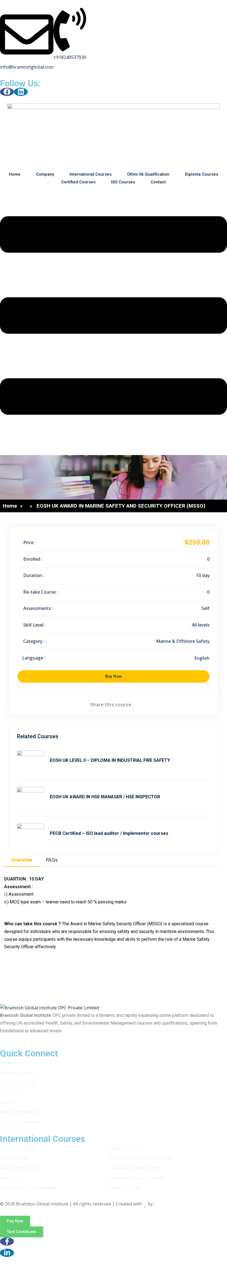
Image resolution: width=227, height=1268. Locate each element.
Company (45, 174)
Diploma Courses (201, 174)
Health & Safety (126, 1187)
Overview (21, 860)
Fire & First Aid (14, 1158)
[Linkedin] (21, 92)
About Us (9, 1062)
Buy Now (113, 676)
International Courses (90, 174)
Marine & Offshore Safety (183, 641)
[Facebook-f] (7, 1241)
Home (14, 174)
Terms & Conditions (19, 1121)
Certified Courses (78, 182)
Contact (158, 182)
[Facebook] (7, 92)
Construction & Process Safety (140, 1158)
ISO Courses (123, 182)
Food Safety (12, 1177)
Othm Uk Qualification (148, 174)
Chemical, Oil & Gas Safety (136, 1177)
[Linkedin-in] (7, 1253)
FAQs (52, 860)
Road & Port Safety (19, 1168)
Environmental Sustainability (28, 1187)
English (202, 658)
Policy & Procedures (20, 1111)
